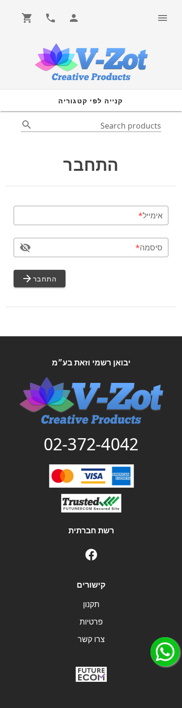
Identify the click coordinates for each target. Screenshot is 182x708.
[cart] (27, 18)
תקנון (91, 604)
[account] (73, 18)
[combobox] (91, 125)
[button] (91, 100)
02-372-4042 (91, 444)
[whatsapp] (165, 651)
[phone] (50, 18)
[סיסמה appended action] (25, 247)
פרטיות (91, 621)
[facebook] (91, 554)
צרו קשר (91, 639)
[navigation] (162, 18)
